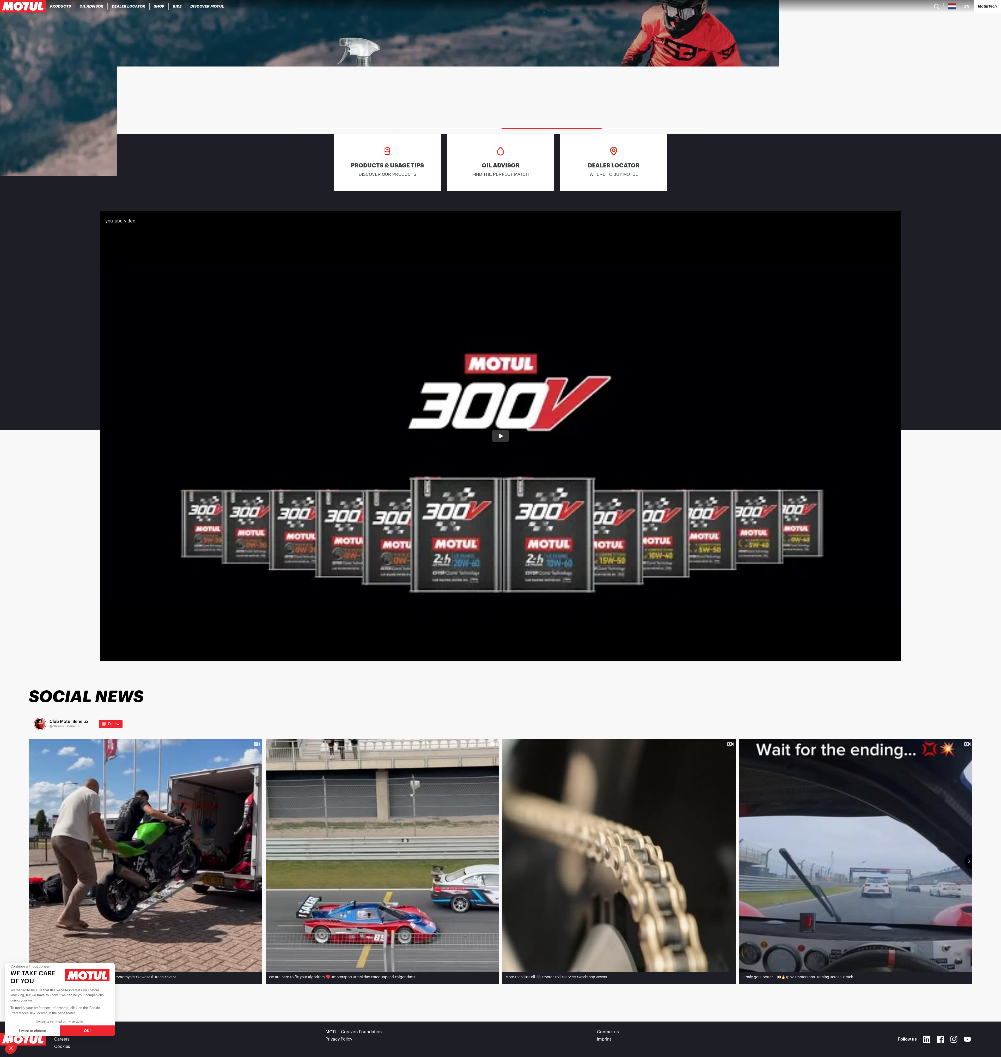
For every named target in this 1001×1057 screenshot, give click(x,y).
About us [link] (63, 1032)
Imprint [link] (604, 1039)
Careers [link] (62, 1039)
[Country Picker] (952, 6)
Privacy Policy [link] (339, 1039)
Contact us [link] (608, 1032)
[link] (159, 6)
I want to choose (32, 1031)
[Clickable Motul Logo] (23, 6)
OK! (87, 1031)
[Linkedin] (926, 1039)
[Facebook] (940, 1039)
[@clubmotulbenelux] (40, 724)
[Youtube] (967, 1039)
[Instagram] (953, 1039)
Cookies (62, 1046)
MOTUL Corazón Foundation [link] (354, 1032)
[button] (11, 1048)
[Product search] (936, 6)
